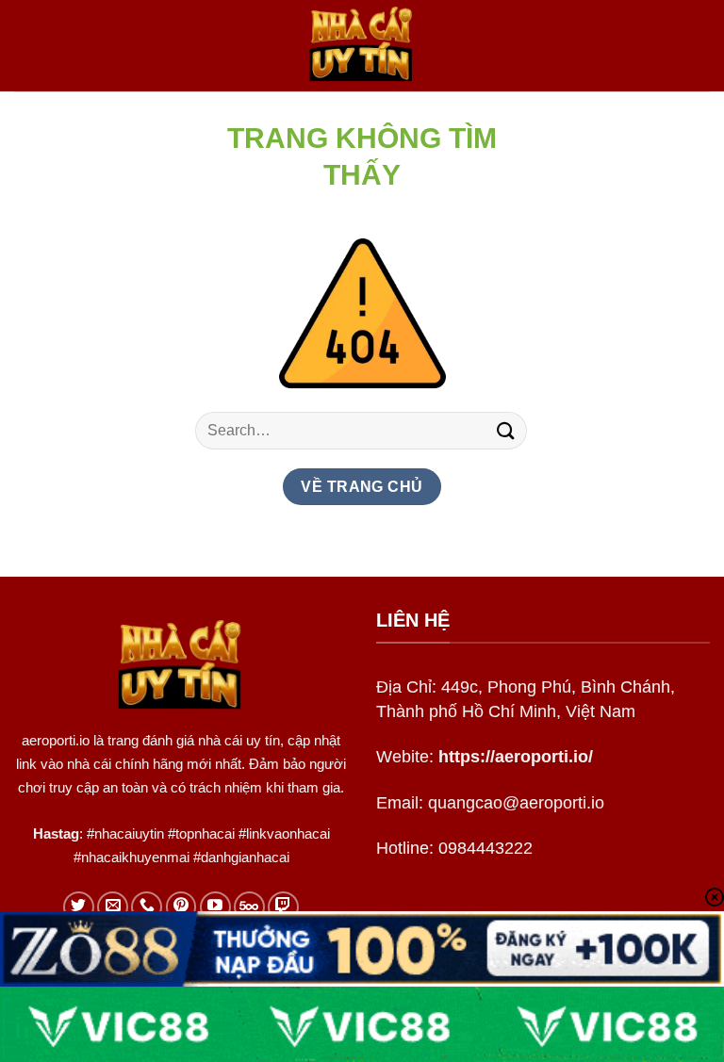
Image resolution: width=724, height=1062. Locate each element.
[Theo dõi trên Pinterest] (181, 907)
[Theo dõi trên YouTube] (215, 907)
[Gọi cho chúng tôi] (146, 907)
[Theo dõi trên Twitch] (283, 907)
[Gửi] (506, 430)
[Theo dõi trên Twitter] (78, 907)
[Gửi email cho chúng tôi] (112, 907)
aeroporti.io (56, 740)
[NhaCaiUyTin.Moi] (362, 46)
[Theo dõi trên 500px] (249, 907)
